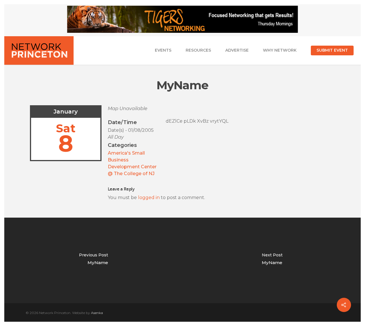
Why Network (280, 50)
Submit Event (332, 50)
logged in (149, 197)
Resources (198, 50)
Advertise (237, 50)
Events (163, 50)
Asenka (97, 313)
